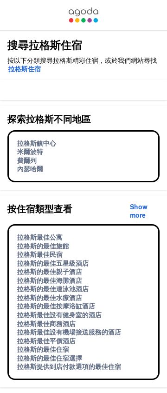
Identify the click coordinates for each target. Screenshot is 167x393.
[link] (83, 15)
